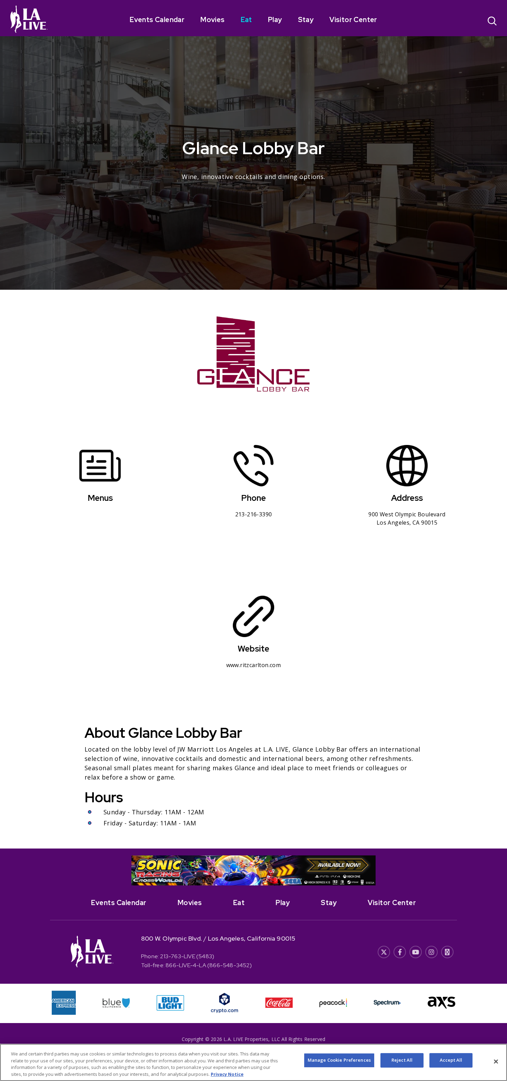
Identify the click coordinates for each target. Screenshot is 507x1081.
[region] (253, 1062)
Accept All (451, 1060)
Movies (212, 19)
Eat (246, 19)
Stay (306, 19)
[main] (253, 424)
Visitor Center (353, 19)
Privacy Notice (227, 1074)
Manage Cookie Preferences (339, 1060)
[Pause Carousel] (366, 865)
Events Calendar (157, 19)
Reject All (401, 1060)
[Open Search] (492, 22)
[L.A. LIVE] (29, 19)
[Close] (496, 1061)
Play (275, 19)
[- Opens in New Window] (253, 870)
